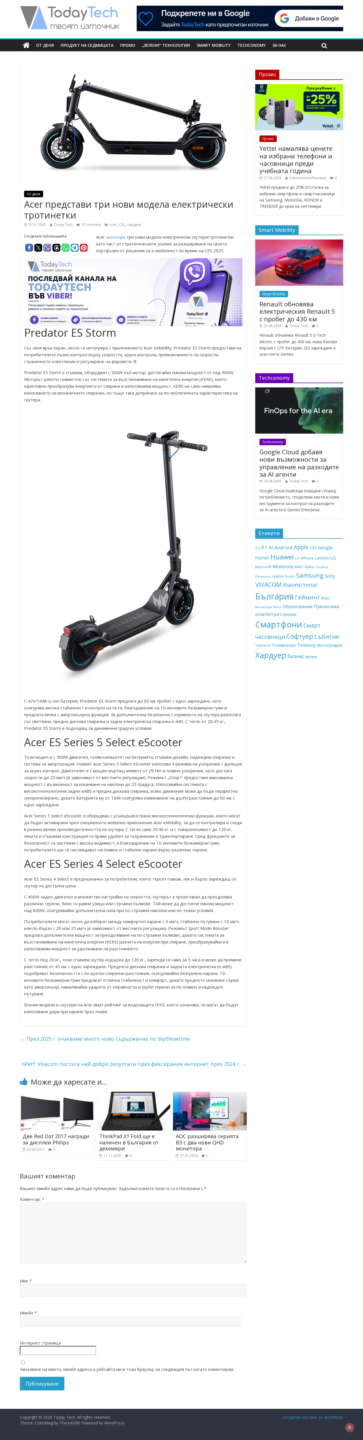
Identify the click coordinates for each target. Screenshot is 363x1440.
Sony (330, 575)
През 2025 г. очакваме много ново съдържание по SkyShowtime (105, 1038)
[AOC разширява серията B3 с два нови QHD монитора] (210, 1095)
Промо (127, 45)
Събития (326, 637)
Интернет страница (40, 1343)
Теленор (306, 645)
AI (271, 547)
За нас (279, 45)
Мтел (277, 607)
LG (333, 558)
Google (325, 547)
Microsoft (263, 566)
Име (26, 1281)
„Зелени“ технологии (166, 45)
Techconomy (251, 45)
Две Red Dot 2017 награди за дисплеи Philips (56, 1139)
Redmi (290, 576)
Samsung (310, 575)
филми (311, 656)
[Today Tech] (69, 9)
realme (278, 576)
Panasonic (263, 576)
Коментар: (32, 1199)
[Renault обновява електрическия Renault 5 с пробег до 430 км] (299, 242)
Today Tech (63, 224)
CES (122, 224)
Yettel (310, 585)
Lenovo (322, 558)
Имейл (28, 1313)
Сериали (288, 614)
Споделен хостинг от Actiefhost (312, 1417)
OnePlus (322, 567)
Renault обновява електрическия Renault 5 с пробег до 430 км (297, 311)
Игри (325, 598)
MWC (299, 566)
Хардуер (134, 224)
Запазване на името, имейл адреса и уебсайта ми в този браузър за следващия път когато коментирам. (127, 1369)
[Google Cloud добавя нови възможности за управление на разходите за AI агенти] (299, 390)
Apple (301, 547)
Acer (113, 224)
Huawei (282, 556)
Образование (297, 606)
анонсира (116, 237)
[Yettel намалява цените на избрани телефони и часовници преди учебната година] (299, 87)
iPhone (307, 558)
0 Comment (91, 224)
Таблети (262, 645)
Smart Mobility (214, 45)
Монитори (263, 607)
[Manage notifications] (349, 1427)
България (274, 596)
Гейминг (307, 597)
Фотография (329, 645)
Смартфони (278, 624)
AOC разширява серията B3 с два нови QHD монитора (207, 1142)
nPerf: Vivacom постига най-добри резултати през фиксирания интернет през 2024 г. (134, 1064)
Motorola (283, 566)
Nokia (310, 566)
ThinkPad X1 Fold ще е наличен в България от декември (129, 1142)
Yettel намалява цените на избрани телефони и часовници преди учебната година (295, 159)
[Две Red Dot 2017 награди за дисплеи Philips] (57, 1095)
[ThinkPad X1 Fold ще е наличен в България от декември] (133, 1095)
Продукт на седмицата (87, 45)
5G (257, 548)
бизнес (296, 656)
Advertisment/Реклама (307, 177)
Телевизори (283, 645)
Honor (262, 557)
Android (283, 547)
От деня (45, 45)
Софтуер (299, 636)
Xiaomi (292, 585)
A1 (264, 547)
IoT (297, 558)
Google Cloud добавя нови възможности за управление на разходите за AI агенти (299, 463)
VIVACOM (268, 585)
